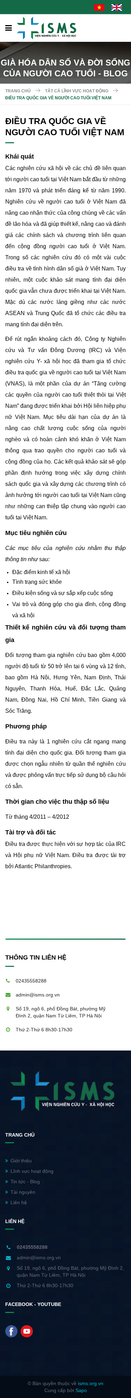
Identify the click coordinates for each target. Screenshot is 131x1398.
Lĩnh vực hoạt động (31, 1171)
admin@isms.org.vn (38, 995)
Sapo (81, 1390)
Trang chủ (18, 91)
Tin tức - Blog (25, 1181)
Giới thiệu (21, 1160)
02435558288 (31, 981)
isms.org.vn (90, 1383)
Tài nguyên (22, 1192)
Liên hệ (18, 1202)
